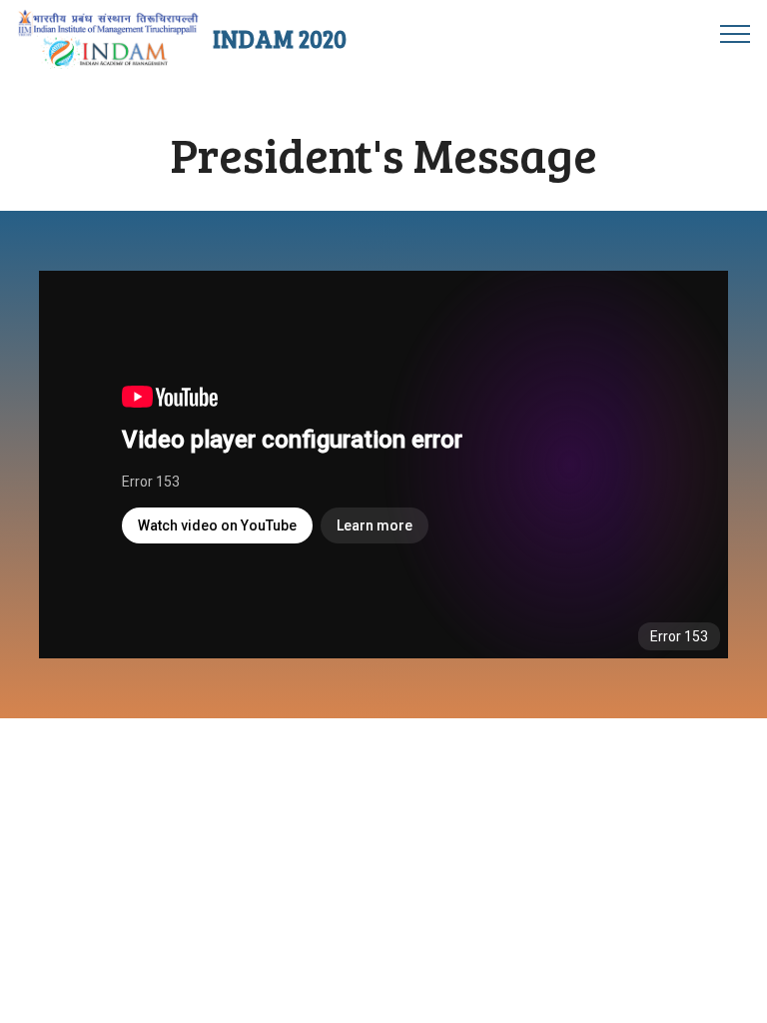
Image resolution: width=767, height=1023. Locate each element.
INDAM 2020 (280, 38)
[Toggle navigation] (735, 33)
